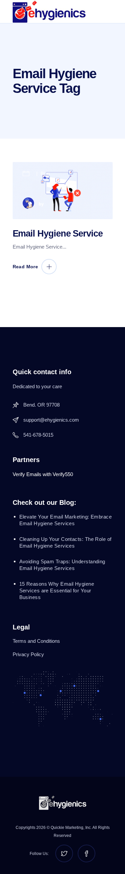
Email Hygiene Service (58, 234)
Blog (45, 173)
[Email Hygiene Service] (63, 190)
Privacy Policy (28, 654)
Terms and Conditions (36, 641)
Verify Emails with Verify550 (43, 474)
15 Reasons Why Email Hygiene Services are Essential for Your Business (56, 590)
